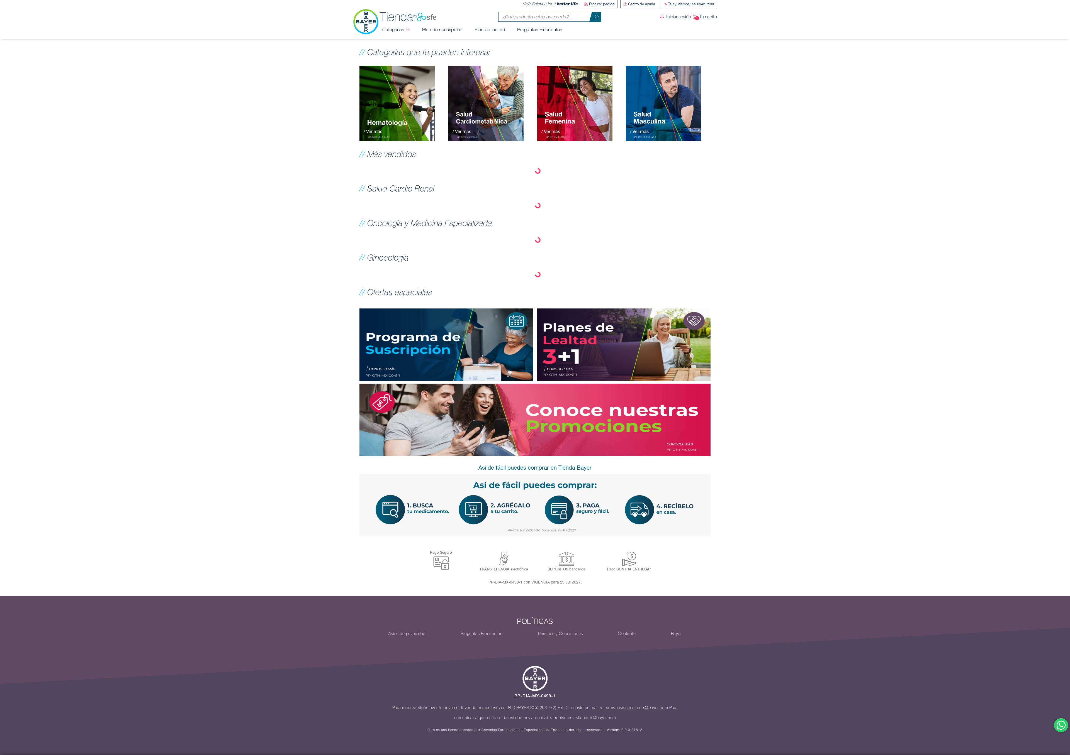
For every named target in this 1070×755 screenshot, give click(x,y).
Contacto (627, 633)
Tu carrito (708, 16)
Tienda (396, 17)
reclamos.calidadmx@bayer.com (585, 717)
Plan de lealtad (490, 29)
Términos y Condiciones (560, 633)
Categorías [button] (393, 29)
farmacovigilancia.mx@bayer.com (636, 707)
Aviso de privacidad (406, 633)
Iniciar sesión (678, 16)
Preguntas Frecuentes (539, 29)
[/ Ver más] (397, 103)
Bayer (676, 633)
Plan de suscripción (442, 29)
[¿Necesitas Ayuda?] (1061, 725)
